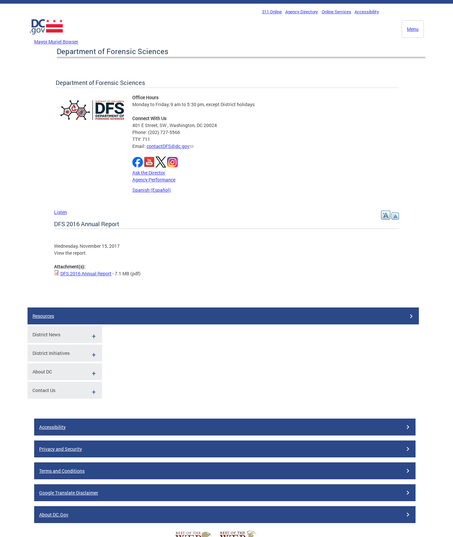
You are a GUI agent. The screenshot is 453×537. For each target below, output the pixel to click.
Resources (43, 316)
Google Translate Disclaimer (68, 493)
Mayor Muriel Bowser (56, 41)
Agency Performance (153, 179)
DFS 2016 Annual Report (85, 273)
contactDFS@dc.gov (168, 146)
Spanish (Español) (151, 190)
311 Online (272, 12)
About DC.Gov (53, 514)
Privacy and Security (60, 449)
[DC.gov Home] (46, 36)
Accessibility (367, 12)
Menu (413, 29)
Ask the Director (148, 172)
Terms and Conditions (62, 471)
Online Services (336, 12)
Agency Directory (301, 12)
